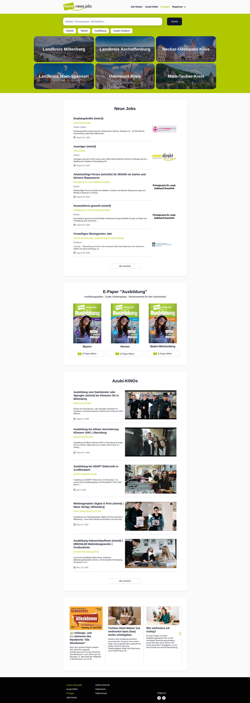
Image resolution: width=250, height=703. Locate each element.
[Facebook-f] (159, 698)
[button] (82, 403)
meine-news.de (102, 685)
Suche (174, 21)
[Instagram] (164, 698)
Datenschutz (101, 693)
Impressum (100, 689)
